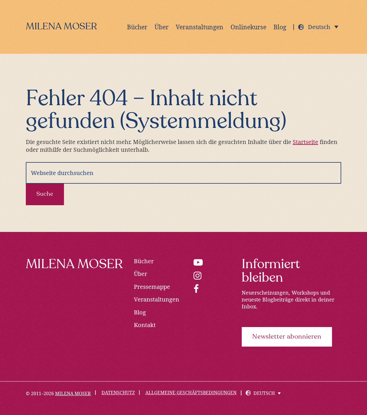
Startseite (305, 142)
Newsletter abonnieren (286, 337)
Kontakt (145, 325)
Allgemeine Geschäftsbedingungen (191, 392)
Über (140, 274)
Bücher (144, 261)
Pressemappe (152, 287)
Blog (140, 312)
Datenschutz (118, 392)
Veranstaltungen (156, 299)
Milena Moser (61, 27)
